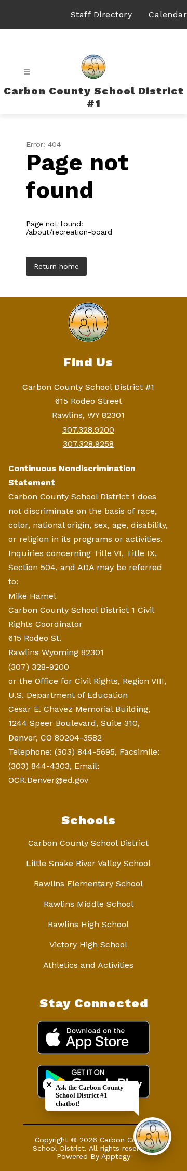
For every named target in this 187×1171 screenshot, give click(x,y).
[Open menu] (27, 72)
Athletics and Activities (88, 965)
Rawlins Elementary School (88, 884)
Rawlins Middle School (88, 904)
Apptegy (115, 1156)
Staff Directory (101, 14)
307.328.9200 (88, 430)
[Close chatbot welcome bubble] (49, 1084)
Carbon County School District (88, 843)
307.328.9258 (88, 444)
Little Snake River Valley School (88, 863)
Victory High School (88, 945)
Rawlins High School (88, 924)
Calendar (168, 14)
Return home (56, 266)
